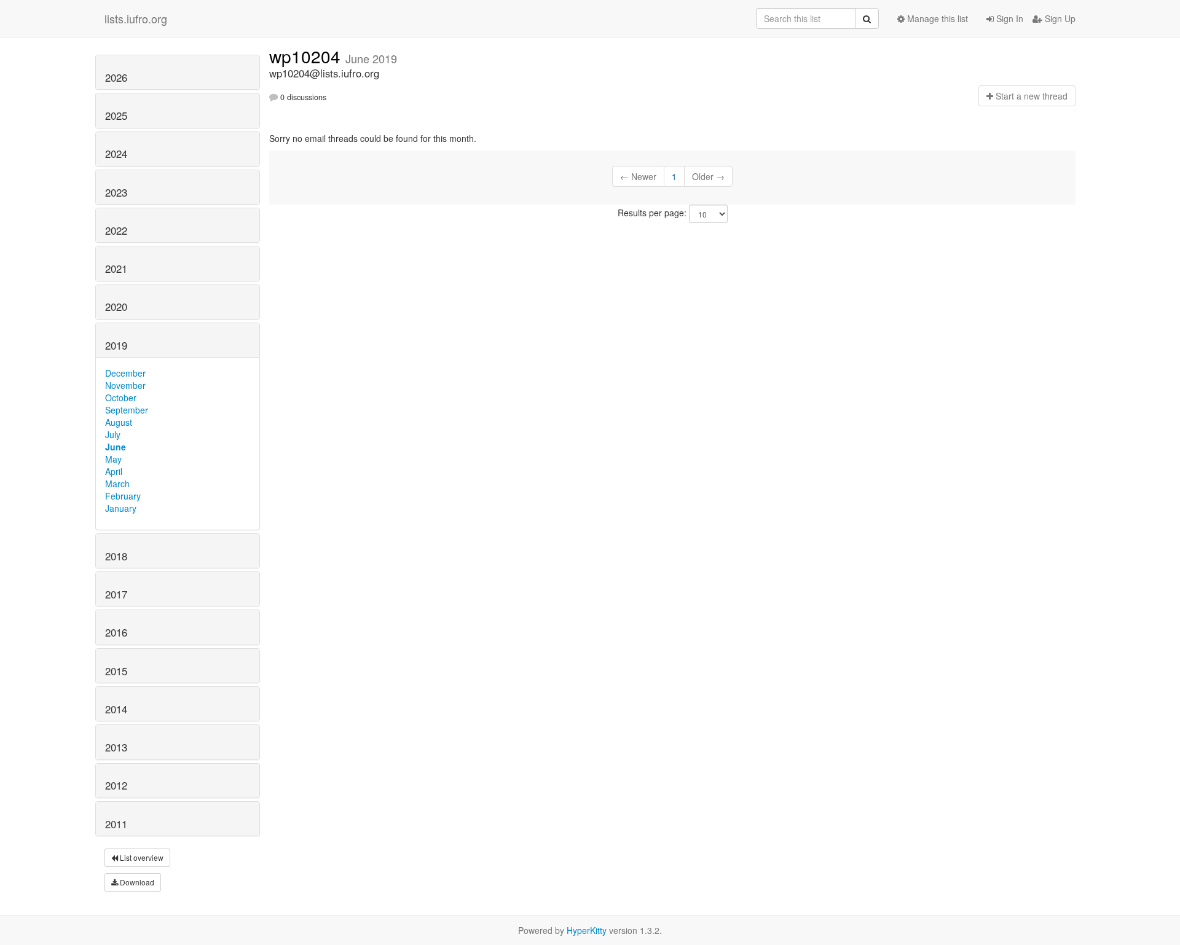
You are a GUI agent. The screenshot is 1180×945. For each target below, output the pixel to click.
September (126, 410)
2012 (116, 785)
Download (136, 882)
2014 (116, 709)
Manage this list (936, 18)
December (125, 373)
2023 (116, 192)
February (123, 496)
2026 (116, 77)
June (115, 447)
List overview (140, 857)
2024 (116, 153)
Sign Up (1059, 18)
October (120, 397)
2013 (116, 747)
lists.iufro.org (135, 18)
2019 (116, 345)
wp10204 (307, 56)
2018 (116, 556)
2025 (116, 115)
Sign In (1008, 18)
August (118, 422)
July (112, 434)
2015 (116, 671)
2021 (116, 268)
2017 (116, 594)
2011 (116, 824)
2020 (116, 306)
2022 (116, 230)
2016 (116, 632)
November (125, 385)
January (120, 508)
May (113, 459)
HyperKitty (587, 930)
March (117, 483)
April (113, 471)
